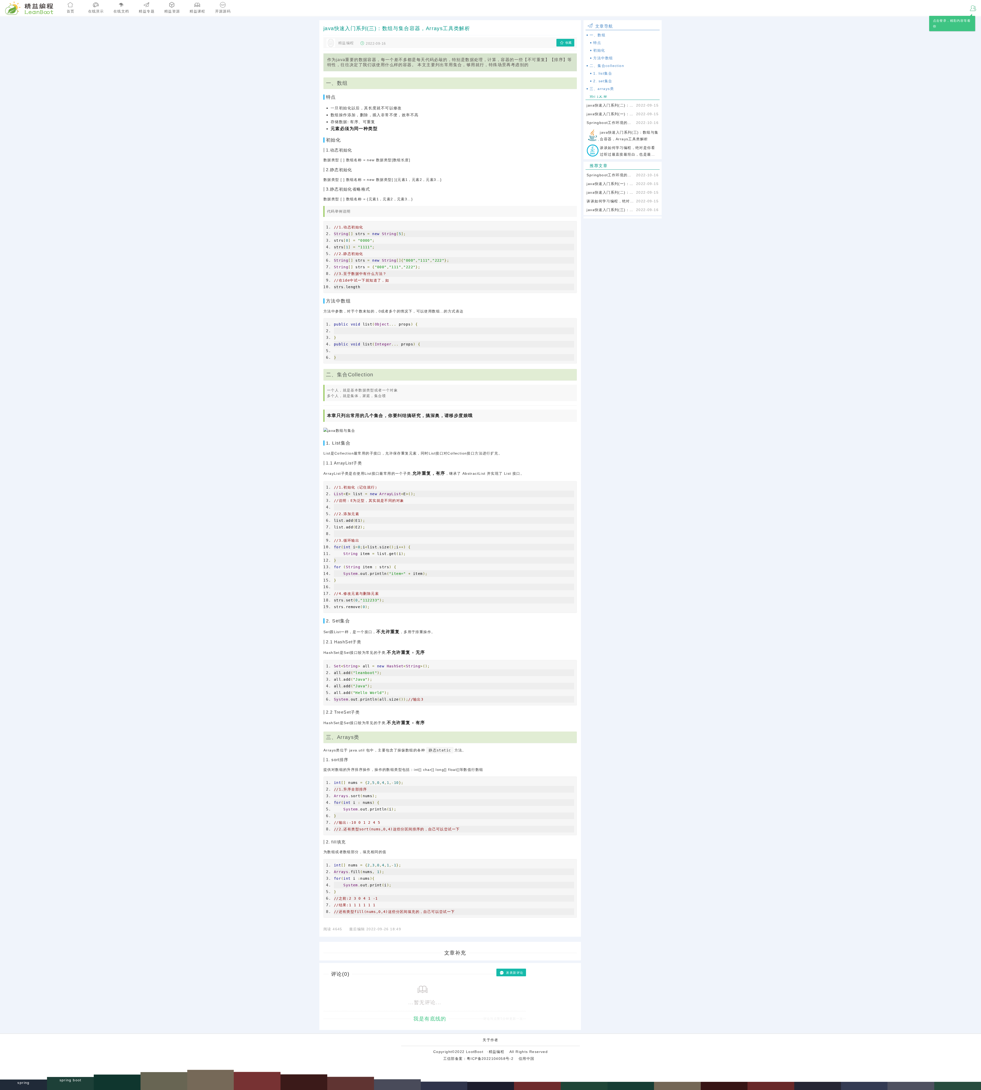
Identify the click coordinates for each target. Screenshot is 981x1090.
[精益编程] (12, 8)
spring (23, 1085)
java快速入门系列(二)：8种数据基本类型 (610, 105)
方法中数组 (603, 58)
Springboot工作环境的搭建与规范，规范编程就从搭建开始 (610, 123)
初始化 (599, 50)
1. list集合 (602, 73)
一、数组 (597, 35)
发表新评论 (514, 973)
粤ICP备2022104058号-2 (490, 1059)
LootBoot (474, 1052)
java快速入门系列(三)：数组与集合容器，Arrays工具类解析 (610, 210)
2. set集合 (602, 81)
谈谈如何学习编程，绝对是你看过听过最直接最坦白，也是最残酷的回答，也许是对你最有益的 (610, 201)
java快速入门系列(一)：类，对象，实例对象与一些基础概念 (610, 114)
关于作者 (490, 1040)
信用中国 (526, 1059)
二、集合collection (607, 66)
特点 (597, 43)
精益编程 (497, 1052)
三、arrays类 (602, 89)
